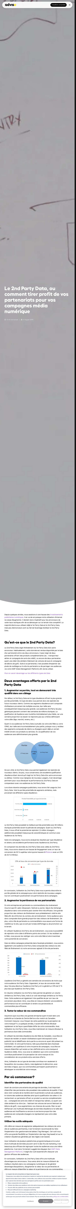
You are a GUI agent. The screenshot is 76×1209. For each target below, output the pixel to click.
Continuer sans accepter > (61, 1201)
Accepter (45, 1201)
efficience (48, 852)
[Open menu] (70, 5)
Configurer (30, 1201)
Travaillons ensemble (59, 5)
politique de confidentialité (60, 1196)
